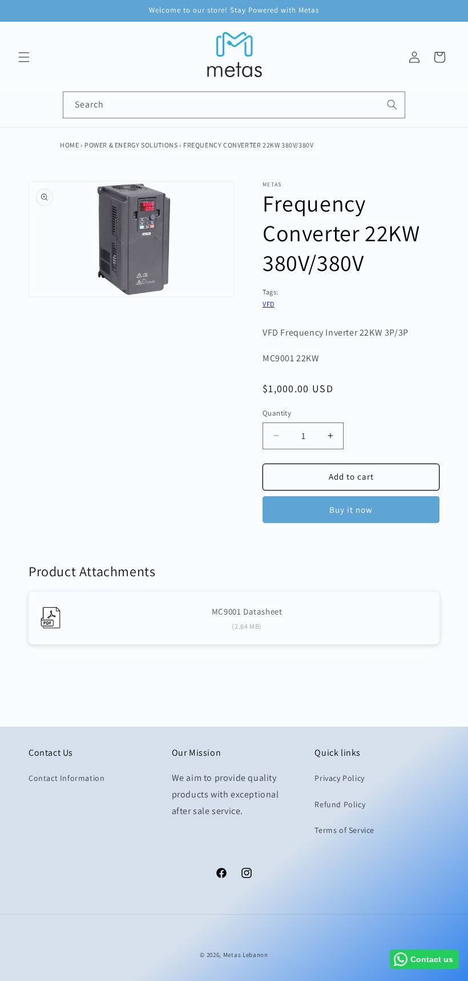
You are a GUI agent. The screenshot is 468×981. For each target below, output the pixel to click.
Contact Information (66, 778)
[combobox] (234, 105)
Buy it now (351, 509)
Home (69, 145)
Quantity (277, 413)
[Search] (392, 104)
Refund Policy (339, 804)
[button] (24, 57)
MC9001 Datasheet (247, 611)
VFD (269, 304)
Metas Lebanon (245, 955)
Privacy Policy (339, 778)
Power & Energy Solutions (130, 145)
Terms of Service (344, 830)
